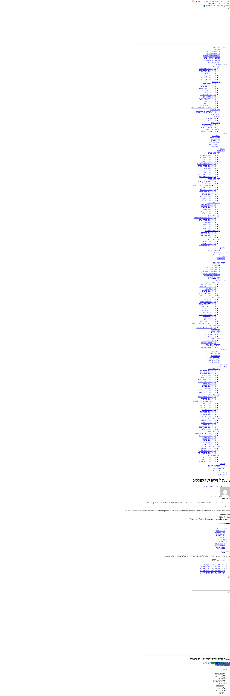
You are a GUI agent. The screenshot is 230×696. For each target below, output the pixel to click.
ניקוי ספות (212, 120)
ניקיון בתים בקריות (209, 226)
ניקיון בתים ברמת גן (208, 159)
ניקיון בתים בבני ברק (208, 162)
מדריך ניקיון (216, 254)
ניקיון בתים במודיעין (208, 233)
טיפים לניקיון (220, 257)
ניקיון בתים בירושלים (212, 231)
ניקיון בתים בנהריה (209, 228)
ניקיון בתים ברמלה (209, 213)
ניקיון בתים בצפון (214, 216)
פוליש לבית (216, 136)
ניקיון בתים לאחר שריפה (207, 77)
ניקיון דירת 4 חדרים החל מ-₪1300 (212, 571)
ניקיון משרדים (215, 110)
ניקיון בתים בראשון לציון (207, 174)
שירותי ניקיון (220, 64)
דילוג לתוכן (207, 663)
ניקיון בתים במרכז (214, 153)
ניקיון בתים (216, 67)
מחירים (222, 248)
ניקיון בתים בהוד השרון (207, 192)
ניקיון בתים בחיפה (209, 224)
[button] (222, 665)
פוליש (223, 133)
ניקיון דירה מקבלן (209, 97)
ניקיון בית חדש (210, 73)
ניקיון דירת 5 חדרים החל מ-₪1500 (212, 573)
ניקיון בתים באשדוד (208, 241)
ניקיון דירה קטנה (210, 103)
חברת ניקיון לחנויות (209, 125)
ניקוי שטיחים (215, 116)
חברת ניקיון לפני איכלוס (211, 56)
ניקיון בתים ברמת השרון (207, 181)
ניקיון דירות (216, 82)
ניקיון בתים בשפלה (213, 203)
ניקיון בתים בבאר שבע (207, 246)
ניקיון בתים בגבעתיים (208, 157)
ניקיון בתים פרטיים (209, 75)
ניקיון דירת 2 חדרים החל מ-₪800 (213, 566)
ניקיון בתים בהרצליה (208, 183)
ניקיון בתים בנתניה (209, 194)
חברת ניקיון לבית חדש (212, 60)
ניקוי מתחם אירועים (208, 127)
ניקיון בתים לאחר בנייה (207, 71)
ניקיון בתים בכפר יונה (208, 196)
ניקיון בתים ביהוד (209, 168)
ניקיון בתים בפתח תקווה (207, 166)
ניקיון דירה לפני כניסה (208, 86)
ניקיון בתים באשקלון (208, 244)
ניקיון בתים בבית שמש (207, 235)
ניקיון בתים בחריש (209, 222)
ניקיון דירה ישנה (210, 92)
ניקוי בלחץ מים (220, 544)
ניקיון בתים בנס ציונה (208, 205)
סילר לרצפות (215, 140)
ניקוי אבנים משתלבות (208, 131)
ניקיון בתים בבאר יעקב (207, 211)
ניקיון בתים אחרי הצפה (207, 79)
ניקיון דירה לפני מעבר (208, 95)
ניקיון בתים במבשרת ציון (207, 237)
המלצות (222, 149)
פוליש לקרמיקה (214, 144)
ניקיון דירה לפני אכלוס (208, 105)
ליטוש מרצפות (220, 541)
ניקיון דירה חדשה (209, 84)
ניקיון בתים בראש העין (207, 177)
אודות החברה (215, 49)
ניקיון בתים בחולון (209, 172)
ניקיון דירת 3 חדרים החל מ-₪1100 (212, 569)
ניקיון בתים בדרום (213, 239)
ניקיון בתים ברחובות (208, 207)
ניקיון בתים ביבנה (209, 209)
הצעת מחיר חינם (214, 250)
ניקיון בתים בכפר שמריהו (202, 185)
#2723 (208, 486)
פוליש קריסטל (215, 146)
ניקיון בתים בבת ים (209, 170)
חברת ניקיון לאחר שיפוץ (211, 58)
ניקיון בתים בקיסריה (208, 198)
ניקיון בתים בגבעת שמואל (206, 164)
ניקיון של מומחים (214, 62)
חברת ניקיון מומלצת (213, 54)
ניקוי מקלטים (215, 114)
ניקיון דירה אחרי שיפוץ (207, 88)
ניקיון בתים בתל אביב (208, 155)
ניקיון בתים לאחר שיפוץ (207, 69)
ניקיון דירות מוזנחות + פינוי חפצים (203, 108)
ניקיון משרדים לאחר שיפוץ (206, 112)
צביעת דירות (220, 548)
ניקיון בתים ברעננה (209, 187)
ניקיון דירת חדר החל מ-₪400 (214, 564)
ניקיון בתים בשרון (214, 179)
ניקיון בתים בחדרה (209, 200)
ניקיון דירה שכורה (209, 101)
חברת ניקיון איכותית (213, 51)
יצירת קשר (221, 259)
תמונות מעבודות (219, 252)
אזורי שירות (221, 151)
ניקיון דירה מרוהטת (209, 90)
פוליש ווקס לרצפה (213, 142)
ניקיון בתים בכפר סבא (208, 190)
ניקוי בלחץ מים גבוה (213, 129)
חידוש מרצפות (215, 138)
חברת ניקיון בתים (219, 47)
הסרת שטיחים (210, 118)
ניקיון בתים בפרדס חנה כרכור (205, 218)
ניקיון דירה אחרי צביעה (207, 99)
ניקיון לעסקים (215, 123)
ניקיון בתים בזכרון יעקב (207, 220)
